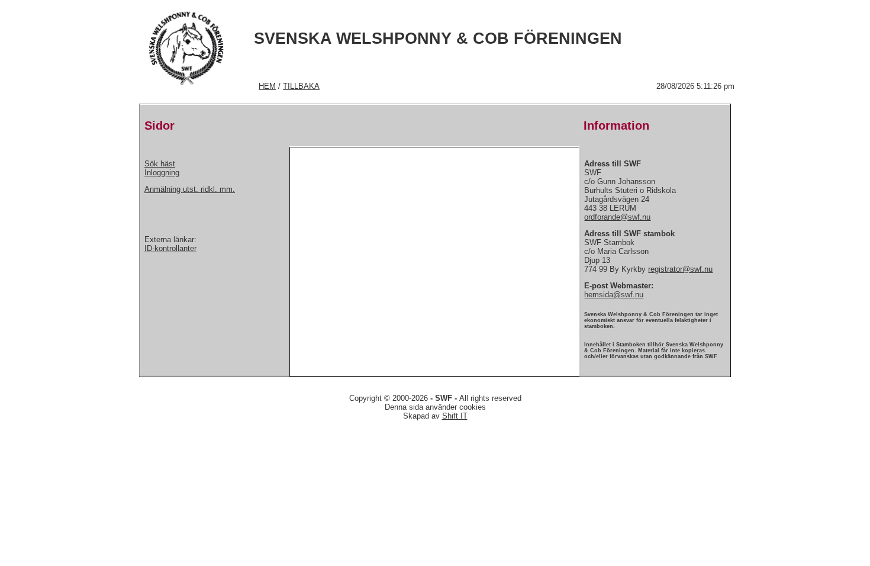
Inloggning (161, 172)
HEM (267, 86)
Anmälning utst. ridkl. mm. (189, 189)
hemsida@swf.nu (613, 294)
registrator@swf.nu (680, 269)
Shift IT (455, 415)
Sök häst (159, 163)
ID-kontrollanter (170, 248)
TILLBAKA (301, 86)
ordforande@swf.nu (617, 217)
